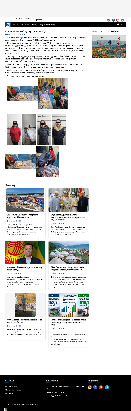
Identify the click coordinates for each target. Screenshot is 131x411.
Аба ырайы (36, 20)
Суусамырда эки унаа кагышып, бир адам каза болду (24, 321)
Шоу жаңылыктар (47, 24)
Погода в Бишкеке (23, 19)
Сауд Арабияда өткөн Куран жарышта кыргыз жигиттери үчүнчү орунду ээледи (68, 217)
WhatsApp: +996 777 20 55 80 (56, 396)
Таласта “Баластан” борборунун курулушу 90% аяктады (22, 216)
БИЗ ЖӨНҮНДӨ (11, 386)
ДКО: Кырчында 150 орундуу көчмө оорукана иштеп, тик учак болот (67, 268)
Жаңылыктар (31, 24)
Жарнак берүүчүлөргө (14, 390)
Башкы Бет (18, 24)
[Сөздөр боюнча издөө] (122, 24)
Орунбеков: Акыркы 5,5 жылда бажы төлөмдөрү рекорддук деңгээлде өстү (68, 322)
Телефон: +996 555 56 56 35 (56, 392)
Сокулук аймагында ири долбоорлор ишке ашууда (24, 268)
